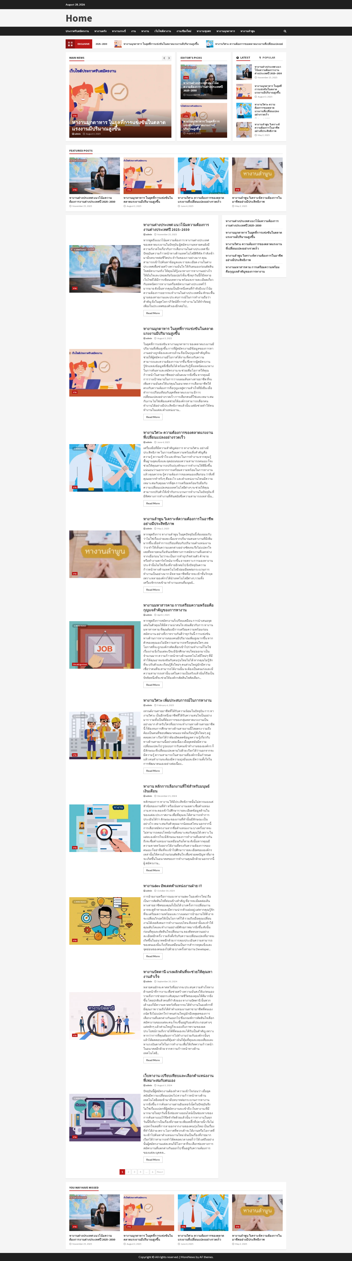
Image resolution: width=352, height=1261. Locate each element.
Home (79, 18)
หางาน (145, 31)
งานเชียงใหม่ (184, 31)
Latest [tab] (245, 57)
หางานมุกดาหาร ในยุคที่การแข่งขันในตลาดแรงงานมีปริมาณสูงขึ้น (116, 44)
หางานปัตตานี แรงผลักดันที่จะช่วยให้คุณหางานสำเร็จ (105, 1016)
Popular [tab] (268, 57)
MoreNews (188, 1257)
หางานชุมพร (204, 31)
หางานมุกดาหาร (226, 31)
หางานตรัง (100, 31)
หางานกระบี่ (119, 31)
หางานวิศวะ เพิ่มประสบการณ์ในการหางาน (105, 735)
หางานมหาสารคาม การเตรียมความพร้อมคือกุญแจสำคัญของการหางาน (105, 645)
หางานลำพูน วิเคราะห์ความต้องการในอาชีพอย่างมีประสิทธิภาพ (244, 130)
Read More (153, 313)
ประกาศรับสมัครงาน (77, 31)
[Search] (285, 31)
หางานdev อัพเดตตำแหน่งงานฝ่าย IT (105, 921)
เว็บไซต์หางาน (163, 31)
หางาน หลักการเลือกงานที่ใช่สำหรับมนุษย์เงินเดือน (105, 828)
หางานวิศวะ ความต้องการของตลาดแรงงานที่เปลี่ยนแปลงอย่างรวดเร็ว (210, 44)
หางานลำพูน (248, 31)
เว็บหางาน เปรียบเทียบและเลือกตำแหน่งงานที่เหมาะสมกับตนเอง (105, 1117)
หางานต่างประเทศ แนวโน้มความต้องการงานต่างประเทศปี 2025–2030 (244, 72)
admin (78, 134)
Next (160, 1171)
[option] (120, 101)
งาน (133, 31)
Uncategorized (80, 664)
